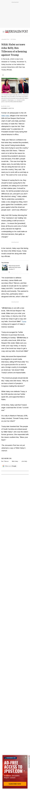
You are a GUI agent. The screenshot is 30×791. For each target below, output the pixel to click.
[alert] (15, 771)
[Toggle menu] (3, 31)
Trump (24, 321)
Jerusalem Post (5, 39)
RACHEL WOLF (6, 106)
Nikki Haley (5, 116)
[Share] (3, 75)
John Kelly (24, 461)
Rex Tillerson (5, 461)
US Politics (13, 39)
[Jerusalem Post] (16, 31)
